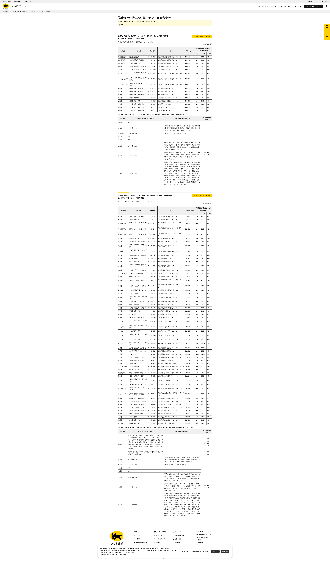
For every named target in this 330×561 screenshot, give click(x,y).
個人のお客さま (7, 1)
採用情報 (177, 542)
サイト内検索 (326, 6)
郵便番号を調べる (141, 542)
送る (258, 6)
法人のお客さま (18, 1)
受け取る (265, 6)
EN (322, 1)
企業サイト (28, 1)
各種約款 (199, 540)
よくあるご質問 (285, 6)
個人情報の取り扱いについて (204, 534)
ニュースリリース (159, 539)
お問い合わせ (297, 6)
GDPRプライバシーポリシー (204, 537)
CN (326, 1)
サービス (273, 6)
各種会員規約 (200, 542)
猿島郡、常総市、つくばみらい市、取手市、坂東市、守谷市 (136, 21)
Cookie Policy (122, 554)
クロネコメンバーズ (313, 6)
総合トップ (178, 531)
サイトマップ (311, 1)
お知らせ (157, 542)
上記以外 (121, 25)
